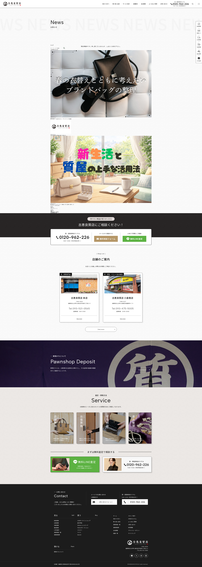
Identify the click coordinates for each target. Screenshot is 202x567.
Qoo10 (79, 535)
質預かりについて (59, 552)
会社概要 (115, 530)
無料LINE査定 (136, 238)
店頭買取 (56, 520)
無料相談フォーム (107, 238)
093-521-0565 (81, 308)
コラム (51, 209)
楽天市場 (79, 523)
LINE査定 (56, 530)
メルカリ (79, 530)
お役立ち (52, 210)
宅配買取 (56, 525)
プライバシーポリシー (134, 530)
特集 (51, 211)
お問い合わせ (131, 524)
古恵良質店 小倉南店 (54, 212)
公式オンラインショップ (83, 520)
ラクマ (79, 532)
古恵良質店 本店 (53, 212)
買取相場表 (57, 535)
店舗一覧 (115, 533)
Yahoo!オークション (83, 527)
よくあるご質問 (132, 521)
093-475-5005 (125, 308)
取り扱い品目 (116, 521)
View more (79, 319)
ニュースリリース (53, 208)
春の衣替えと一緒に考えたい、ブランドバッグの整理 (60, 118)
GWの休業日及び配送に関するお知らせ (58, 135)
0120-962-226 (74, 237)
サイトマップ (131, 533)
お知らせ (52, 207)
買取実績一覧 (57, 532)
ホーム (115, 516)
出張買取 (56, 523)
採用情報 (130, 527)
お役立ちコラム (132, 519)
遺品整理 (56, 527)
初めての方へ (116, 519)
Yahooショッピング (82, 525)
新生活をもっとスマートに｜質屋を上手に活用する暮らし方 (62, 204)
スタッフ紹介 (131, 516)
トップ (52, 45)
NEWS (51, 206)
